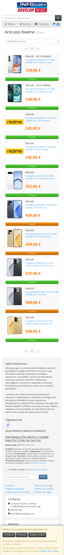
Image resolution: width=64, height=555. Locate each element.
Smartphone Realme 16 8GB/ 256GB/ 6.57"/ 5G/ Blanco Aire (39, 177)
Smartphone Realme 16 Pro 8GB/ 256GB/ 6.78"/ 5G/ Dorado (41, 235)
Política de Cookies (49, 551)
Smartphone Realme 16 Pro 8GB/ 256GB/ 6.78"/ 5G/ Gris (41, 206)
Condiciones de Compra (17, 492)
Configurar (9, 534)
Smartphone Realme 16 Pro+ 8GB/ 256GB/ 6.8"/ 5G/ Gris (41, 293)
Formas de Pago (42, 492)
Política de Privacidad (38, 463)
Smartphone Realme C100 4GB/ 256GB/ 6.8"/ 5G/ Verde (40, 148)
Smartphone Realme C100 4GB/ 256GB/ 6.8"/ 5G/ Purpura (40, 119)
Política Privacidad (14, 488)
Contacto (43, 24)
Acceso (26, 24)
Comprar (32, 79)
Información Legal (43, 485)
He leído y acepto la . (28, 469)
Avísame (32, 224)
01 (32, 49)
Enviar (43, 477)
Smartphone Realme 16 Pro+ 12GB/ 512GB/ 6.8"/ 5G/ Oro (39, 322)
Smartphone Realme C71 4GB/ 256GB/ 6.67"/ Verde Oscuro (40, 90)
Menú (11, 24)
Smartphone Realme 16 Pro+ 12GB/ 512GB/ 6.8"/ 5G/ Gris (39, 264)
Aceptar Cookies (37, 534)
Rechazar (22, 534)
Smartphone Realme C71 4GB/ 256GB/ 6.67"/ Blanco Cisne (40, 61)
